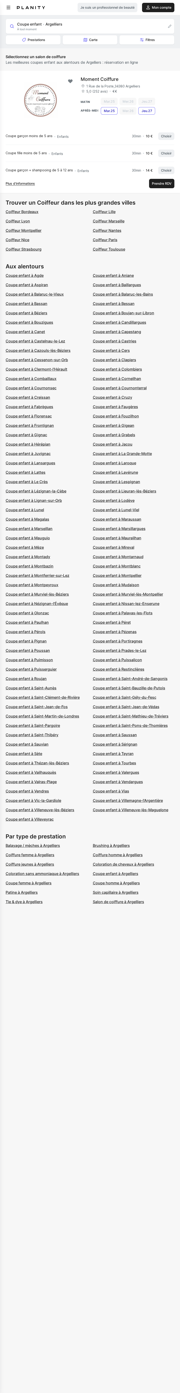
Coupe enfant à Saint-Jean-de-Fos (37, 706)
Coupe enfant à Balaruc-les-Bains (123, 294)
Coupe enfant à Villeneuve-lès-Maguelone (130, 809)
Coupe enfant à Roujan (26, 678)
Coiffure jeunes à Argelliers (30, 864)
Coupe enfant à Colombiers (117, 369)
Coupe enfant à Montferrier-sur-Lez (37, 575)
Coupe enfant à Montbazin (29, 566)
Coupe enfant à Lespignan (116, 481)
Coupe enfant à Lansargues (30, 463)
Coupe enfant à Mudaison (116, 584)
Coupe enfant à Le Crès (27, 481)
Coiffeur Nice (17, 239)
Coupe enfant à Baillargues (117, 284)
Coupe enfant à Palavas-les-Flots (123, 613)
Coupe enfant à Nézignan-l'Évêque (37, 603)
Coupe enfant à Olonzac (27, 613)
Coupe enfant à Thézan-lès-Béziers (37, 763)
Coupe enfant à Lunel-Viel (116, 509)
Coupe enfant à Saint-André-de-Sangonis (130, 678)
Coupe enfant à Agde (25, 275)
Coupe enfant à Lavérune (115, 472)
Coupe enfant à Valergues (116, 772)
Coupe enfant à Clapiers (114, 359)
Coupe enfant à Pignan (26, 641)
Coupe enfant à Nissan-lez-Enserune (126, 603)
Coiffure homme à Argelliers (118, 854)
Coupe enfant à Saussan (115, 734)
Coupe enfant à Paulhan (27, 622)
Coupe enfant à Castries (114, 341)
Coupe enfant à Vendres (27, 791)
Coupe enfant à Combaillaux (31, 378)
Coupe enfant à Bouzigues (29, 322)
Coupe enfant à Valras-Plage (31, 781)
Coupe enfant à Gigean (113, 425)
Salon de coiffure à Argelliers (118, 901)
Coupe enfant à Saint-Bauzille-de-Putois (129, 688)
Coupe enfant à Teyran (113, 753)
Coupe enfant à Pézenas (115, 631)
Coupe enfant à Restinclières (118, 669)
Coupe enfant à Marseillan (29, 528)
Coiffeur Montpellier (23, 230)
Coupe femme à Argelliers (29, 883)
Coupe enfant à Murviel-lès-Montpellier (128, 594)
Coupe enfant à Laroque (114, 463)
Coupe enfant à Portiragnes (117, 641)
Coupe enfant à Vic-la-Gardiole (33, 800)
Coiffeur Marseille (108, 221)
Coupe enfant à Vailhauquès (31, 772)
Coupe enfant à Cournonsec (31, 388)
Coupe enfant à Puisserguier (31, 669)
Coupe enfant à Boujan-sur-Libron (123, 313)
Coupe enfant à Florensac (29, 416)
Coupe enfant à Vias (111, 791)
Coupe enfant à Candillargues (119, 322)
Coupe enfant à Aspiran (27, 284)
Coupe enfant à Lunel (25, 509)
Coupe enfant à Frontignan (30, 425)
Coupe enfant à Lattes (25, 472)
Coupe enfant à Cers (111, 350)
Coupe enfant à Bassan (26, 303)
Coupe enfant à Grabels (114, 434)
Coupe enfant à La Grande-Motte (122, 453)
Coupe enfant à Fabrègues (29, 406)
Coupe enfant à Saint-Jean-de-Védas (126, 706)
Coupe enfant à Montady (28, 556)
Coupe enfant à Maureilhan (117, 538)
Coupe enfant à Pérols (25, 631)
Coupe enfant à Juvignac (28, 453)
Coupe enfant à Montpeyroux (32, 584)
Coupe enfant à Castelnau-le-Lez (35, 341)
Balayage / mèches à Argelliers (33, 845)
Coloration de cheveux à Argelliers (123, 864)
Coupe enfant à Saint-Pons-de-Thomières (130, 725)
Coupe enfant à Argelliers (115, 873)
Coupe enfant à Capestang (117, 331)
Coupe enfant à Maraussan (117, 519)
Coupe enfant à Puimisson (29, 659)
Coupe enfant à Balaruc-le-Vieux (35, 294)
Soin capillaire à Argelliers (116, 892)
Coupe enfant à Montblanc (117, 566)
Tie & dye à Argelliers (24, 901)
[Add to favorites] (70, 81)
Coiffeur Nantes (107, 230)
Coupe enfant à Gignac (26, 434)
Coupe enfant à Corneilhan (117, 378)
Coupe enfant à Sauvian (27, 744)
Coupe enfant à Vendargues (118, 781)
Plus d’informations (20, 183)
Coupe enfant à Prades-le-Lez (119, 650)
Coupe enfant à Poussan (28, 650)
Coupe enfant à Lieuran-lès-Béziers (124, 491)
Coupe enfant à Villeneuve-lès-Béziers (40, 809)
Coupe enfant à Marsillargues (119, 528)
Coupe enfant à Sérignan (115, 744)
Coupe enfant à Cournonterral (120, 388)
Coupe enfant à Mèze (25, 547)
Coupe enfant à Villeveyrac (30, 819)
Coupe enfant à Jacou (112, 444)
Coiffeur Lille (104, 211)
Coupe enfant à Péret (112, 622)
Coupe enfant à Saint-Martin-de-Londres (42, 716)
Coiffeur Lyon (18, 221)
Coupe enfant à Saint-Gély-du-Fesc (124, 697)
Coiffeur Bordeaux (22, 211)
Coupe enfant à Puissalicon (117, 659)
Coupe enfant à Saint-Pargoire (33, 725)
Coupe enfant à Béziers (26, 313)
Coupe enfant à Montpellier (117, 575)
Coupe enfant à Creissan (28, 397)
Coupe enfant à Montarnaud (118, 556)
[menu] (8, 7)
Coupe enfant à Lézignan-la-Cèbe (36, 491)
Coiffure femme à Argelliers (30, 854)
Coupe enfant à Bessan (114, 303)
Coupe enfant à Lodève (114, 500)
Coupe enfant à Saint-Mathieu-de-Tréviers (131, 716)
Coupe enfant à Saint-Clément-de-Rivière (43, 697)
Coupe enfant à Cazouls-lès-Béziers (38, 350)
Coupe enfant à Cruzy (112, 397)
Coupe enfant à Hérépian (28, 444)
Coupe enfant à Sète (24, 753)
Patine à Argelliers (22, 892)
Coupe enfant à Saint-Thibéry (32, 734)
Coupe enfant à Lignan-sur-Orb (34, 500)
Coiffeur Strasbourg (23, 249)
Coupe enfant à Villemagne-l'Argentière (128, 800)
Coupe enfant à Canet (25, 331)
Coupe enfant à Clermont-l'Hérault (36, 369)
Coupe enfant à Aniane (113, 275)
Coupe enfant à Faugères (115, 406)
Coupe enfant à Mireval (113, 547)
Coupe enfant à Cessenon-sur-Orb (37, 359)
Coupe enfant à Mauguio (28, 538)
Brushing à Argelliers (111, 845)
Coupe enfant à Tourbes (114, 763)
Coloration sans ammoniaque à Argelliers (42, 873)
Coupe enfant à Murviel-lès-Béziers (37, 594)
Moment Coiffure (100, 79)
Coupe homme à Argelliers (116, 883)
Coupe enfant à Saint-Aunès (31, 688)
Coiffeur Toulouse (109, 249)
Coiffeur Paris (105, 239)
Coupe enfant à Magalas (27, 519)
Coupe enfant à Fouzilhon (116, 416)
